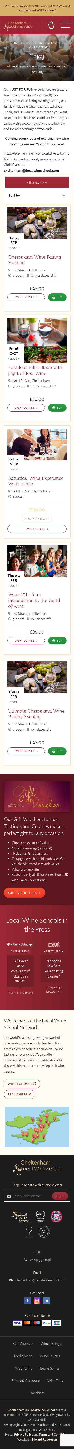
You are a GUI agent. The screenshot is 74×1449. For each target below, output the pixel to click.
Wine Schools (20, 1084)
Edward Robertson (44, 1439)
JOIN (58, 1196)
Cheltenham (15, 1410)
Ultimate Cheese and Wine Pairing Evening (36, 714)
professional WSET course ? (38, 10)
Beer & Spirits (49, 1368)
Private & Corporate (25, 1380)
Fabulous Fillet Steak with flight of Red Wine (35, 370)
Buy (59, 297)
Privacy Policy (23, 1434)
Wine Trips (55, 1380)
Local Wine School (42, 1410)
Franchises (18, 1094)
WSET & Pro (24, 1368)
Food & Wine (23, 1356)
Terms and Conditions (54, 1434)
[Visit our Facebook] (27, 1300)
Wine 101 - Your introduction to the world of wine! (34, 600)
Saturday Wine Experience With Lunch (35, 481)
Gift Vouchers (22, 893)
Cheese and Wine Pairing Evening (34, 260)
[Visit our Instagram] (37, 1300)
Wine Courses (50, 1356)
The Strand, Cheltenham (29, 270)
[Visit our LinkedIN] (46, 1300)
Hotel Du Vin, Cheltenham (30, 380)
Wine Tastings (51, 1343)
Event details (25, 297)
